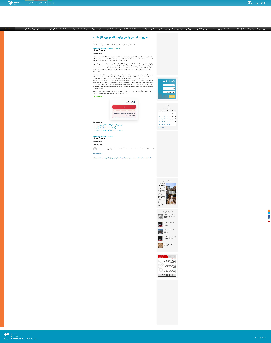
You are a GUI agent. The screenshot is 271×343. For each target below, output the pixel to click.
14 (167, 118)
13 (164, 118)
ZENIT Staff (111, 48)
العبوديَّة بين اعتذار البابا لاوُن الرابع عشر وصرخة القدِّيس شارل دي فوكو (169, 216)
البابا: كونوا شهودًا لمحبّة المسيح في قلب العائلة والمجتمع (90, 29)
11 (159, 118)
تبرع (54, 2)
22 (169, 121)
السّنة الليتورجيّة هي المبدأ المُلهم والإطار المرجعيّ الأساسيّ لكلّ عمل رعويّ (161, 197)
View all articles (97, 153)
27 (164, 124)
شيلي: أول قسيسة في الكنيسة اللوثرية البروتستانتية (109, 125)
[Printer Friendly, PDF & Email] (98, 96)
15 (169, 118)
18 (159, 121)
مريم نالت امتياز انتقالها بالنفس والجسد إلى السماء (254, 29)
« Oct (159, 127)
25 (159, 124)
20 (164, 121)
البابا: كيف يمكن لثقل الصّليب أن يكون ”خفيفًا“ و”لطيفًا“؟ (170, 237)
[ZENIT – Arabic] (16, 3)
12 (162, 118)
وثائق (50, 2)
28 (167, 124)
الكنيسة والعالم (42, 2)
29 (169, 124)
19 (162, 121)
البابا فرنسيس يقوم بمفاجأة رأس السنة (106, 128)
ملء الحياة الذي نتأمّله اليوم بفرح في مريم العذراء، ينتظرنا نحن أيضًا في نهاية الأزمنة (161, 186)
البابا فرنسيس (29, 2)
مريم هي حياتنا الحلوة (171, 29)
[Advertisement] (135, 16)
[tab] (162, 256)
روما (36, 2)
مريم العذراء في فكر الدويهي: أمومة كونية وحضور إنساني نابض (145, 29)
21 (167, 121)
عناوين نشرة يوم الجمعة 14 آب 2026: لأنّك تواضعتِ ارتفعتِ (56, 29)
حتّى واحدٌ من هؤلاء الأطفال (117, 29)
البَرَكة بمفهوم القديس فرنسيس (168, 244)
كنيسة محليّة (118, 48)
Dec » (162, 127)
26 (162, 124)
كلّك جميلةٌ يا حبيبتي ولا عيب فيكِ (190, 29)
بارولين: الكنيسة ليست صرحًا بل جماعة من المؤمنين (109, 130)
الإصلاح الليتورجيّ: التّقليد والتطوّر (169, 230)
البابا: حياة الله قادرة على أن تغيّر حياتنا (169, 223)
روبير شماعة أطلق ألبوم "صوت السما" (106, 126)
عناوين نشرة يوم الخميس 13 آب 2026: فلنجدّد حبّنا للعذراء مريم (219, 29)
